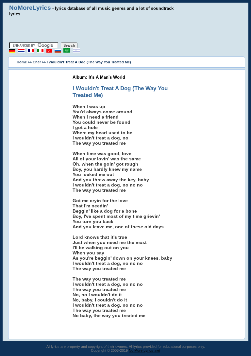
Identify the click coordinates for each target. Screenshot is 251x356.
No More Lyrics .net (144, 350)
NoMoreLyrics (30, 7)
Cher (37, 62)
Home (22, 62)
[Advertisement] (125, 29)
